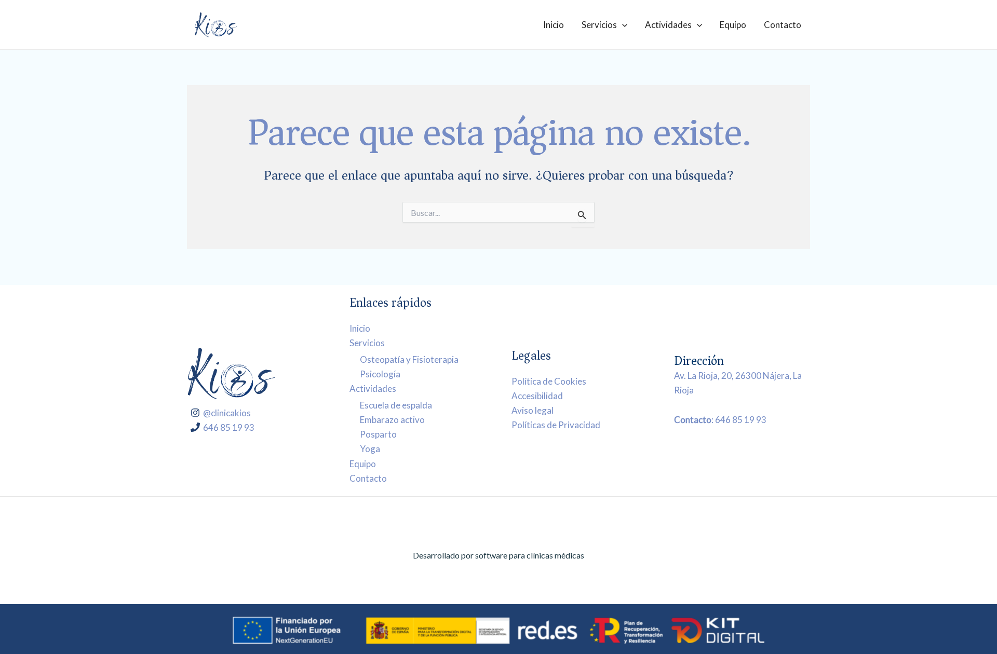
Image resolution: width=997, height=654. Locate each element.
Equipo (733, 24)
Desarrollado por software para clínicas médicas (498, 555)
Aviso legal (532, 410)
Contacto (782, 24)
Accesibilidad (537, 395)
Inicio (553, 24)
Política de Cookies (548, 381)
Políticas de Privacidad (555, 424)
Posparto (378, 434)
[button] (622, 24)
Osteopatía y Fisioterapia (409, 359)
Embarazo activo (392, 419)
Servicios (599, 24)
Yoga (370, 448)
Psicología (380, 374)
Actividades (668, 24)
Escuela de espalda (396, 405)
